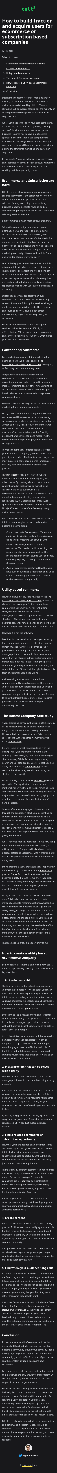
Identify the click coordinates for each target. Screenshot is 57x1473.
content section (32, 766)
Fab (37, 849)
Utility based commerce (18, 73)
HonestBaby (40, 780)
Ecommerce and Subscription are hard (25, 63)
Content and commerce (18, 68)
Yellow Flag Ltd (27, 1465)
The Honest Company (15, 726)
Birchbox (22, 1180)
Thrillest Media (9, 474)
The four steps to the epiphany (25, 1306)
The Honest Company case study (22, 78)
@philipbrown (30, 1455)
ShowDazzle (15, 741)
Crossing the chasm (28, 1008)
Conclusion (11, 91)
